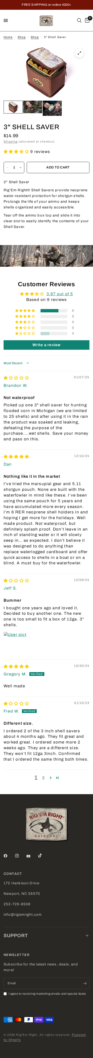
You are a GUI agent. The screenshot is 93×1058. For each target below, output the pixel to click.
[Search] (79, 20)
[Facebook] (9, 856)
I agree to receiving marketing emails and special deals (47, 993)
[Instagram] (20, 856)
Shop (22, 37)
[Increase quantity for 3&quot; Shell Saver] (20, 167)
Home (8, 37)
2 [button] (43, 778)
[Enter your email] (84, 983)
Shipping (11, 141)
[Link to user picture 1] (15, 643)
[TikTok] (43, 855)
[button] (17, 151)
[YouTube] (31, 856)
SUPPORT (16, 935)
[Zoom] (79, 53)
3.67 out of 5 (59, 294)
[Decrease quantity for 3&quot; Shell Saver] (7, 167)
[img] (16, 378)
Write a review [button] (46, 345)
